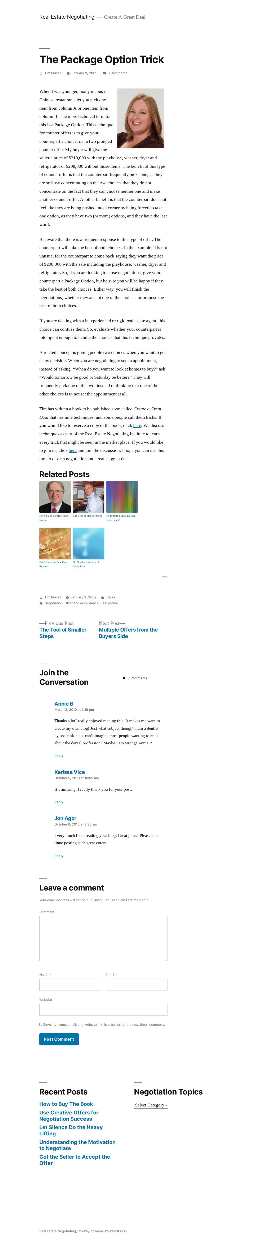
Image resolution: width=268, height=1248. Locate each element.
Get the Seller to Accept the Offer (74, 1160)
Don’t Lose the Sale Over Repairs (53, 564)
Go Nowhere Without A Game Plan (86, 564)
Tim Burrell (52, 73)
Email (111, 975)
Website (45, 1000)
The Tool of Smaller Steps (87, 515)
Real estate (109, 603)
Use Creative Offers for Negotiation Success (68, 1115)
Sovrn (165, 576)
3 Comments (117, 73)
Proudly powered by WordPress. (103, 1231)
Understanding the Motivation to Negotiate (77, 1145)
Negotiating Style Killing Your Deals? (120, 518)
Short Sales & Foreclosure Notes (53, 518)
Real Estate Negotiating (66, 17)
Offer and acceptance (81, 603)
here (137, 425)
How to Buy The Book (66, 1104)
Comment (46, 912)
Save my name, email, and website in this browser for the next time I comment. (104, 1025)
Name (45, 975)
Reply (58, 756)
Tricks (110, 597)
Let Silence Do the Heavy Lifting (71, 1130)
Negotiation (53, 603)
